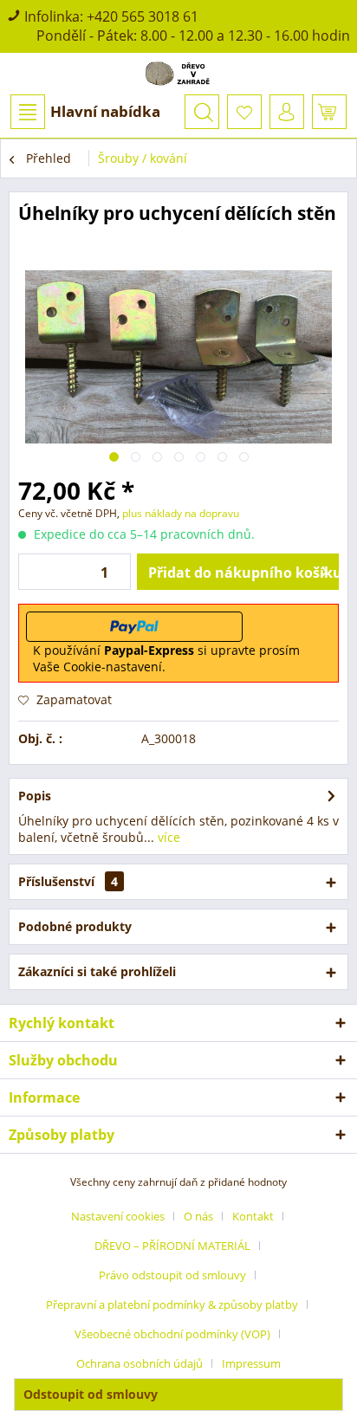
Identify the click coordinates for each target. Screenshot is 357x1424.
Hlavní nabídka (105, 111)
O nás (198, 1216)
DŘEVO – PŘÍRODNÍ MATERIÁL (172, 1245)
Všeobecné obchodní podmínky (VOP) (172, 1334)
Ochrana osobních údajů (139, 1363)
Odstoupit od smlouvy (90, 1394)
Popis (34, 795)
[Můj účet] (286, 111)
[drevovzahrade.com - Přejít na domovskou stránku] (178, 73)
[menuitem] (84, 111)
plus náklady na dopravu (179, 513)
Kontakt (253, 1216)
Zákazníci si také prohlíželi (97, 971)
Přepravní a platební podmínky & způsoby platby (172, 1304)
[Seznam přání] (244, 111)
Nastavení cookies (118, 1216)
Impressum (251, 1363)
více (167, 837)
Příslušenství (68, 881)
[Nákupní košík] (329, 111)
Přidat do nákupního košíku (243, 572)
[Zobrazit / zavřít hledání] (202, 111)
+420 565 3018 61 (142, 16)
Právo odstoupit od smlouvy (172, 1275)
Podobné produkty (75, 926)
